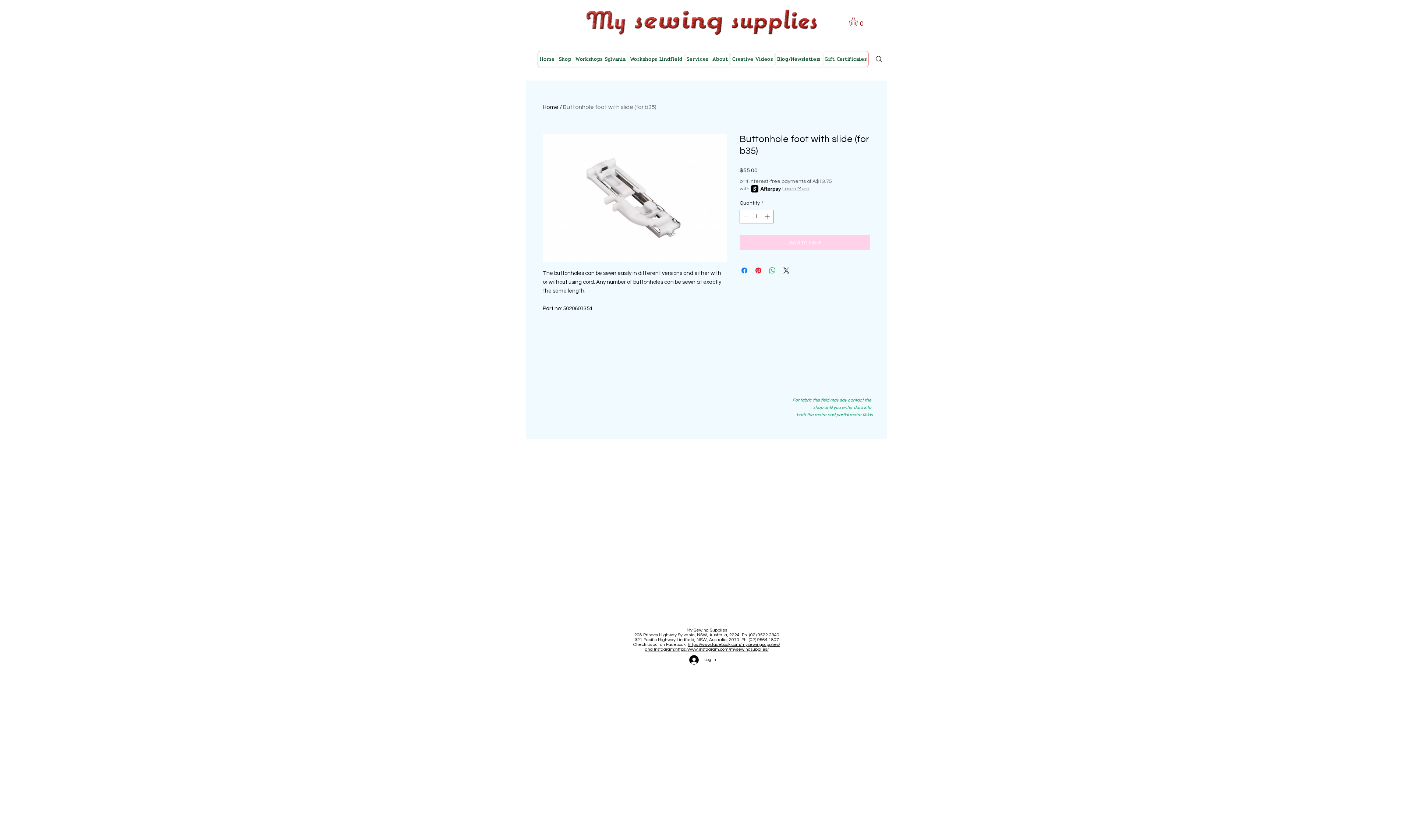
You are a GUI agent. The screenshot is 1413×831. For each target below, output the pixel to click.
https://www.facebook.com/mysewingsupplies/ (734, 644)
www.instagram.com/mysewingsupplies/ (728, 649)
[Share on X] (786, 270)
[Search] (879, 59)
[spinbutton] (756, 216)
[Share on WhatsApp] (772, 270)
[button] (858, 21)
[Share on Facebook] (744, 270)
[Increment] (767, 216)
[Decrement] (745, 216)
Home (551, 107)
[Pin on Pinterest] (758, 270)
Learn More (796, 188)
